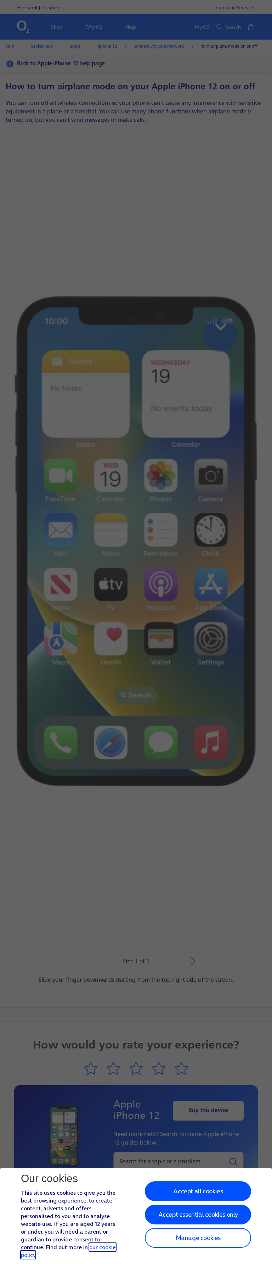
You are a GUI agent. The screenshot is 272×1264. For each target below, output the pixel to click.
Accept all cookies (198, 1191)
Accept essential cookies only (198, 1214)
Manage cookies (198, 1237)
